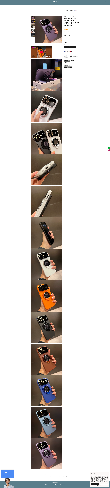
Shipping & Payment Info (47, 484)
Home (65, 16)
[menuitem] (77, 14)
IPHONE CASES (46, 3)
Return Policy (54, 484)
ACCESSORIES (70, 3)
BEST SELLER (40, 3)
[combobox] (76, 10)
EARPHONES (59, 3)
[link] (99, 485)
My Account (45, 476)
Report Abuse (64, 484)
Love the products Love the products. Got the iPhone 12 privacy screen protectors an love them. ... (8, 475)
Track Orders (52, 476)
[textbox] (76, 10)
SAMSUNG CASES (52, 3)
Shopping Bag (65, 476)
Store (67, 16)
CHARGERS (64, 3)
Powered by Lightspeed (55, 485)
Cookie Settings (59, 484)
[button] (55, 2)
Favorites (58, 476)
